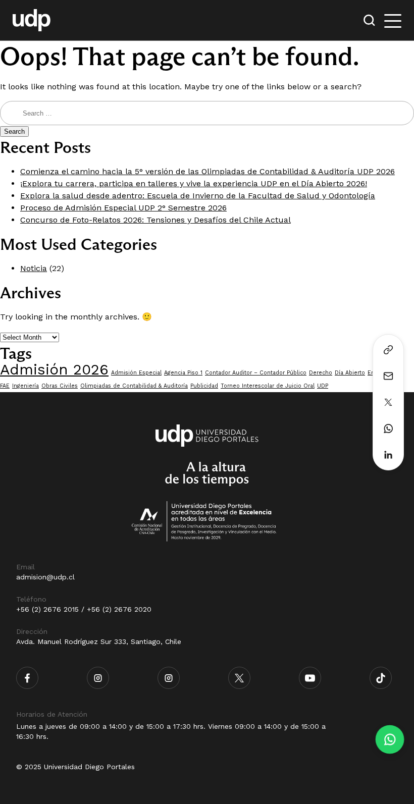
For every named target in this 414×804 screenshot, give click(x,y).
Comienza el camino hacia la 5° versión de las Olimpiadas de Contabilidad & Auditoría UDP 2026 (207, 171)
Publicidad (204, 386)
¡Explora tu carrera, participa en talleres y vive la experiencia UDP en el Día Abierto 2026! (193, 183)
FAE (5, 386)
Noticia (33, 268)
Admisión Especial (136, 372)
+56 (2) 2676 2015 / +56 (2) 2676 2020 (83, 609)
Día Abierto (350, 372)
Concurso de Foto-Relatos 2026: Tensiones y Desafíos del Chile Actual (155, 220)
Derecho (320, 372)
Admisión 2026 (54, 369)
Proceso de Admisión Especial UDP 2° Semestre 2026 (123, 207)
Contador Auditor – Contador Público (255, 372)
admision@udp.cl (45, 577)
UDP (322, 386)
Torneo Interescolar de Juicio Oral (268, 386)
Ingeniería (25, 386)
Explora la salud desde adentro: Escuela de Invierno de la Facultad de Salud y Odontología (197, 195)
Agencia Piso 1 (183, 372)
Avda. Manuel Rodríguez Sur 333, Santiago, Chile (98, 641)
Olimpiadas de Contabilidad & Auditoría (134, 386)
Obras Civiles (59, 386)
